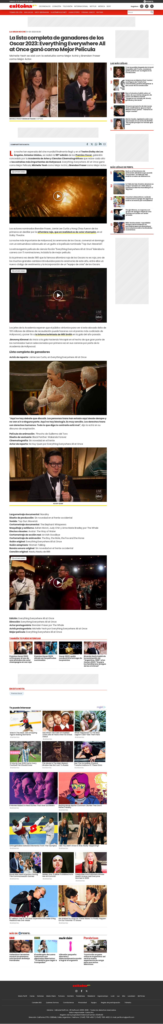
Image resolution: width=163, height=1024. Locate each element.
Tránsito (128, 1002)
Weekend (91, 996)
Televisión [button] (67, 6)
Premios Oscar (16, 693)
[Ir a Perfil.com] (149, 2)
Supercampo (103, 996)
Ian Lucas (28, 12)
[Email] (104, 144)
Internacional (81, 6)
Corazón (56, 6)
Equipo (94, 1002)
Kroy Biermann (42, 12)
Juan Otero (74, 12)
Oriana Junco (88, 12)
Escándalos (44, 6)
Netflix (93, 6)
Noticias (40, 996)
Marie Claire (51, 996)
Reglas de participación (110, 1002)
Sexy (109, 6)
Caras (32, 996)
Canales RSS (37, 1002)
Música (101, 6)
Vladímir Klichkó (59, 12)
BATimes (141, 996)
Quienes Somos (52, 1002)
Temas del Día (15, 12)
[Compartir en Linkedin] (100, 144)
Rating (99, 12)
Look (112, 996)
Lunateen (131, 996)
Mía (123, 996)
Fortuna (61, 996)
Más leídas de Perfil (121, 167)
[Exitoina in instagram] (141, 6)
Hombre (70, 996)
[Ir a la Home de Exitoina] (23, 6)
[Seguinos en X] (152, 6)
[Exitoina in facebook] (146, 6)
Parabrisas (80, 996)
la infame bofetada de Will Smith (53, 334)
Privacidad (82, 1002)
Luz (118, 996)
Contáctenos (68, 1002)
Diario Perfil (22, 996)
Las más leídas (118, 63)
